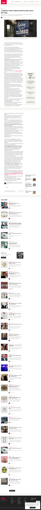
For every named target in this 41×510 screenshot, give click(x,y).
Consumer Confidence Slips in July (28, 192)
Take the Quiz (3, 257)
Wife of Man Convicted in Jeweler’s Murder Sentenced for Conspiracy (15, 428)
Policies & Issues (11, 312)
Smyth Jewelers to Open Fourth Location (15, 418)
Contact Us (25, 501)
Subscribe (36, 1)
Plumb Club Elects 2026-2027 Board (14, 293)
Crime (9, 426)
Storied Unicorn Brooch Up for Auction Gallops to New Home (15, 263)
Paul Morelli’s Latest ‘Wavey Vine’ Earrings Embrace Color (15, 438)
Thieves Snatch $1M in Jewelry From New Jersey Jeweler (15, 366)
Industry (12, 1)
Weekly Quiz (19, 501)
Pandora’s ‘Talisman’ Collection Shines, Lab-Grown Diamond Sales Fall (15, 458)
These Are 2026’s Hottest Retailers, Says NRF (28, 179)
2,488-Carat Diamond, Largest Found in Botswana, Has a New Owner (15, 480)
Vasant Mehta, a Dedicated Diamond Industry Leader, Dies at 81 (14, 335)
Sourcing (10, 333)
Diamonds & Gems (17, 1)
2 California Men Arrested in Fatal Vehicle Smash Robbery (30, 98)
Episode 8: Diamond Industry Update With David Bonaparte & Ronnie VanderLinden (30, 82)
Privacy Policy (22, 507)
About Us (25, 500)
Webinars (19, 500)
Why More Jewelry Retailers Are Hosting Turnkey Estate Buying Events (15, 283)
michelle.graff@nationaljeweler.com (6, 17)
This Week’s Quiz (3, 253)
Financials (10, 456)
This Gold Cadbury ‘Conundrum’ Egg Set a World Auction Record (15, 468)
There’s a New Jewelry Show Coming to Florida (15, 408)
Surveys (2, 8)
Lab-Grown (10, 374)
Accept (32, 507)
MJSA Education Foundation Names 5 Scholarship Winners (14, 273)
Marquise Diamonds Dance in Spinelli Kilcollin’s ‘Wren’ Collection (14, 398)
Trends (10, 436)
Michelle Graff (9, 182)
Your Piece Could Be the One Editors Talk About (15, 234)
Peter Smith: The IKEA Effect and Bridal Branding (30, 102)
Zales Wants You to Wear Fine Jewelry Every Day (15, 324)
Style (22, 1)
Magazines (32, 1)
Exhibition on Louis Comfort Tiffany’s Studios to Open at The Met (14, 386)
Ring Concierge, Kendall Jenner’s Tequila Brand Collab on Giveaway (15, 376)
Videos (29, 1)
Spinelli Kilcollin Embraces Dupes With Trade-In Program (30, 93)
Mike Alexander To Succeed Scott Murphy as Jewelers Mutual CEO (30, 88)
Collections (10, 211)
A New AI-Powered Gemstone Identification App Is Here (13, 243)
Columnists (10, 354)
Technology (10, 241)
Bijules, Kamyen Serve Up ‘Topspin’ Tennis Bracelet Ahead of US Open (15, 213)
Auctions (10, 261)
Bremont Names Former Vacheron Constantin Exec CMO (14, 203)
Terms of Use (18, 507)
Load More (12, 490)
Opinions (25, 1)
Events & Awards (11, 271)
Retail (7, 187)
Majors (9, 292)
